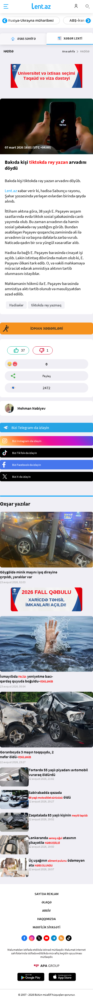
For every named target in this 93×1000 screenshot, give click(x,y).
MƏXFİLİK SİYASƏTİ (46, 927)
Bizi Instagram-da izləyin (26, 441)
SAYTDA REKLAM (46, 894)
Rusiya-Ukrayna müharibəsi (31, 20)
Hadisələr (16, 305)
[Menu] (6, 6)
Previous (5, 21)
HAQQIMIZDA (46, 919)
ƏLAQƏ (46, 902)
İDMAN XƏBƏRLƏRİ (46, 328)
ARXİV (46, 910)
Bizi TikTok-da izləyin (24, 453)
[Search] (87, 6)
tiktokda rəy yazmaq (46, 305)
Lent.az (11, 190)
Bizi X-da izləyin (21, 476)
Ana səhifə (68, 51)
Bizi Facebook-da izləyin (26, 465)
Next (88, 21)
